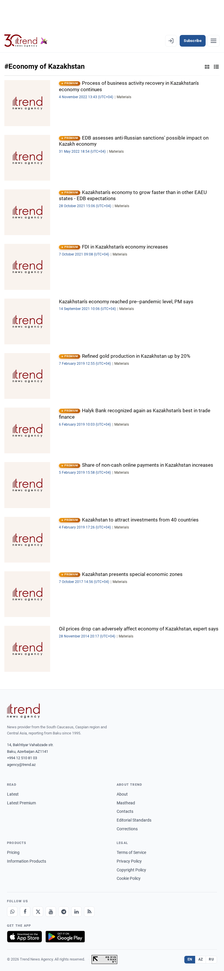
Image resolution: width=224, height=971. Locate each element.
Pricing (13, 852)
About (122, 794)
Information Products (26, 861)
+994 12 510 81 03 (22, 758)
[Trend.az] (26, 40)
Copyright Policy (131, 870)
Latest (13, 794)
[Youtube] (51, 911)
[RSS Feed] (89, 911)
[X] (38, 911)
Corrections (127, 829)
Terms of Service (131, 852)
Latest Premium (21, 803)
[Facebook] (25, 911)
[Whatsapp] (12, 911)
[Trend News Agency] (23, 711)
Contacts (125, 811)
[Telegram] (63, 911)
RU (211, 959)
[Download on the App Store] (24, 936)
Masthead (126, 803)
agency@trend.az (21, 764)
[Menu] (213, 41)
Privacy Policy (129, 861)
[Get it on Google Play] (65, 936)
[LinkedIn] (76, 911)
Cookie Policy (129, 878)
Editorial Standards (134, 820)
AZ (200, 959)
